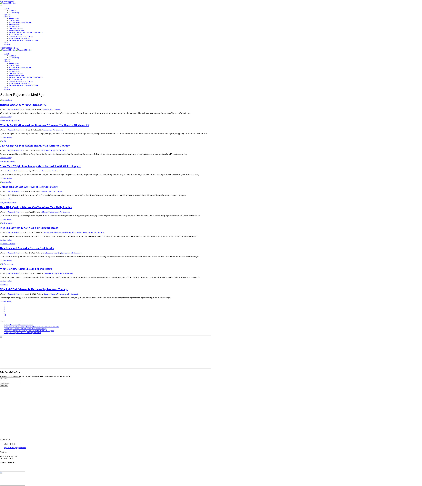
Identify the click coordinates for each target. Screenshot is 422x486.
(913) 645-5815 (5, 48)
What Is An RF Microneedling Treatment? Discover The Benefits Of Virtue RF (44, 125)
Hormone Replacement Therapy (20, 22)
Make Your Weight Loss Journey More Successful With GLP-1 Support (40, 166)
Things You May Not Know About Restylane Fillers (29, 186)
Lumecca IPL (66, 253)
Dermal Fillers (47, 191)
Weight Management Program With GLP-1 (24, 40)
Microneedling (47, 130)
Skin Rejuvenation (15, 34)
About (6, 9)
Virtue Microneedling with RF (19, 38)
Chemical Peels (14, 20)
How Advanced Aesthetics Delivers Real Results (27, 248)
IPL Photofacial (14, 26)
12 (5, 315)
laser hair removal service (51, 253)
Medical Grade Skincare (50, 212)
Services (7, 16)
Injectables (45, 109)
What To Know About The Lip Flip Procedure (26, 268)
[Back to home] (7, 3)
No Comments (55, 109)
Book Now (15, 48)
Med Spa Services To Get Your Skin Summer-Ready (29, 227)
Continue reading (6, 117)
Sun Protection (88, 232)
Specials (7, 14)
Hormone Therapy (48, 150)
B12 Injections (14, 18)
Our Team (12, 11)
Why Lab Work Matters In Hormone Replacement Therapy (34, 289)
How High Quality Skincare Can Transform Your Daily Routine (36, 207)
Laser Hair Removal (16, 28)
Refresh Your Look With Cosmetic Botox (23, 104)
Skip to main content (7, 1)
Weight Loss (46, 171)
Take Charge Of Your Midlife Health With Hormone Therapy (35, 145)
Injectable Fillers (14, 24)
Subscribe (4, 385)
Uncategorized (62, 294)
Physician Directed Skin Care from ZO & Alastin (26, 32)
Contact (7, 44)
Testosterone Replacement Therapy (21, 36)
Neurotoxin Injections (16, 30)
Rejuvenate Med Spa (15, 109)
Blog (6, 42)
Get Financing (14, 13)
